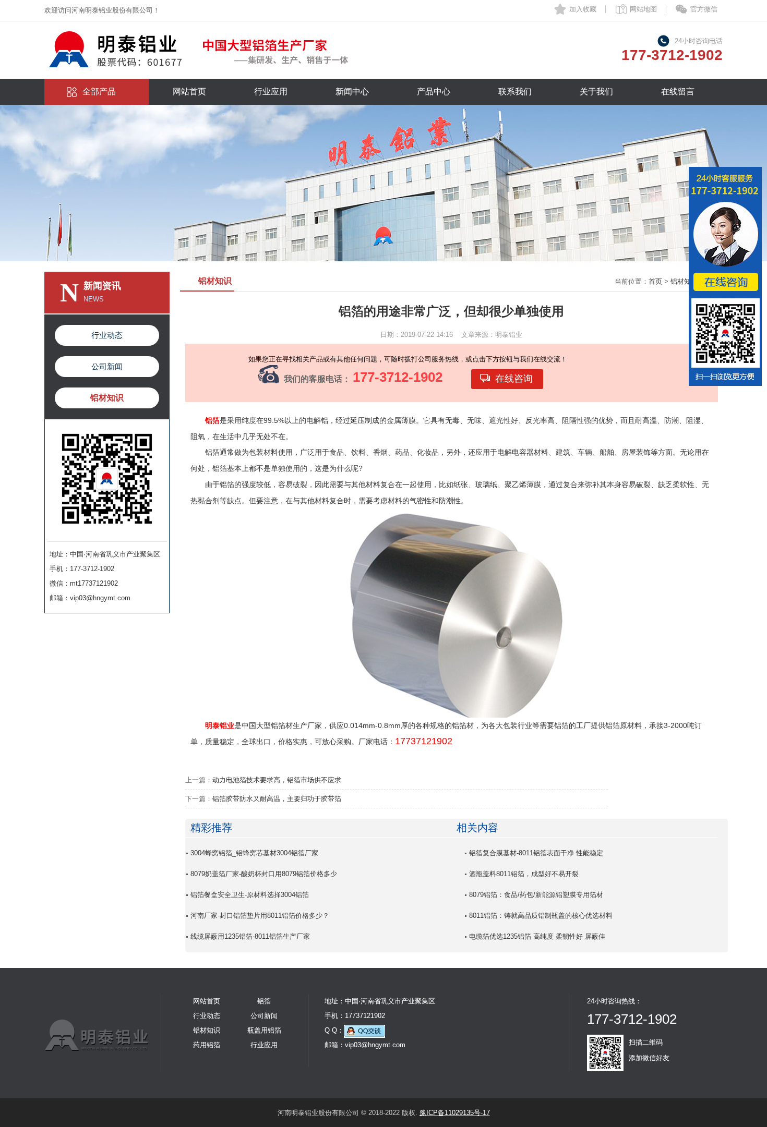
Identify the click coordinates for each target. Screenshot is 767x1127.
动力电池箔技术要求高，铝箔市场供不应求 (276, 780)
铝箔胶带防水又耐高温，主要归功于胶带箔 (276, 799)
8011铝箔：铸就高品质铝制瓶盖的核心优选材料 (541, 915)
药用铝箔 (206, 1045)
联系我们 (515, 91)
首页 (655, 281)
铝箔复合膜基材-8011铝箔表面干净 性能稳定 (536, 853)
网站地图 (643, 9)
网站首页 (189, 91)
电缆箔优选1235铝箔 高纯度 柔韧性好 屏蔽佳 (537, 936)
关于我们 (596, 91)
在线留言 (677, 91)
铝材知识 (107, 397)
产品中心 (433, 91)
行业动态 (107, 335)
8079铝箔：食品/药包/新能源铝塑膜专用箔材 (536, 895)
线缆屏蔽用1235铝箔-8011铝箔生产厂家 (250, 936)
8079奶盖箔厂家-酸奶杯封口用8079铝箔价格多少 (263, 874)
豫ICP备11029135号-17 (455, 1113)
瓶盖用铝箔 (264, 1030)
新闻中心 (352, 91)
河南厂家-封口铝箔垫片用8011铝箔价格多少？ (259, 915)
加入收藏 (582, 9)
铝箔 (264, 1001)
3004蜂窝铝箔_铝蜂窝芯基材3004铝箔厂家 (254, 853)
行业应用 (270, 91)
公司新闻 (107, 366)
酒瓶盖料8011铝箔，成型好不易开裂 (524, 874)
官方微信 (703, 9)
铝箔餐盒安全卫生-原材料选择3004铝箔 (249, 895)
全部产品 (99, 91)
